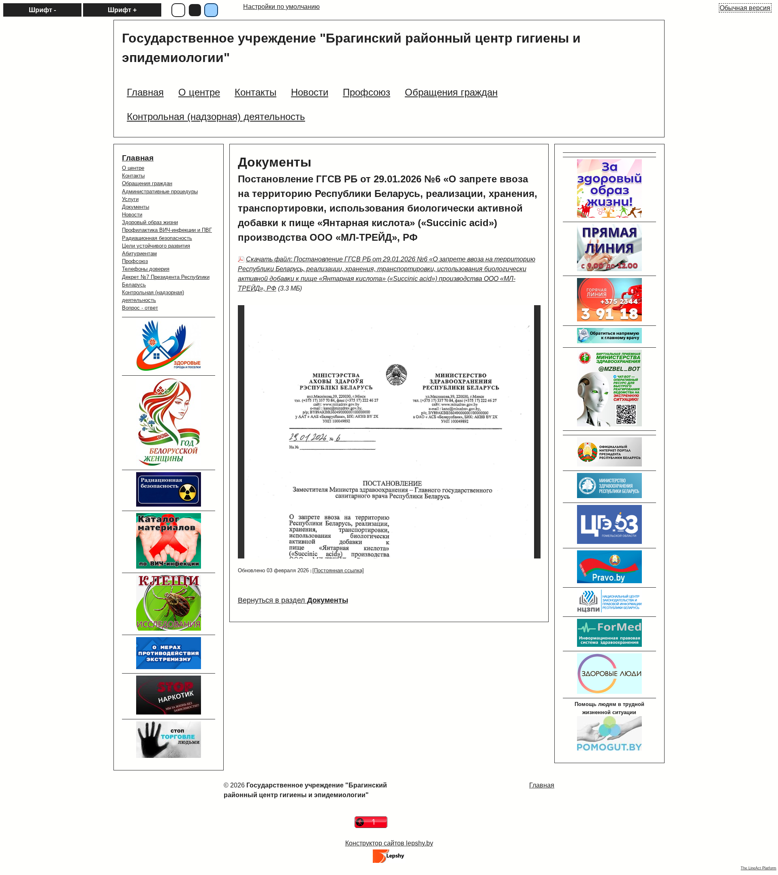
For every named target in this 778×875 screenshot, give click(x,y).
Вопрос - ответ (140, 308)
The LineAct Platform (758, 868)
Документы (135, 207)
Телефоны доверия (145, 269)
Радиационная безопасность (157, 238)
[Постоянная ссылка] (338, 570)
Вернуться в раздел (293, 600)
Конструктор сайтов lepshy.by (389, 843)
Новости (132, 215)
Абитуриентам (139, 253)
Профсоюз (135, 261)
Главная (138, 158)
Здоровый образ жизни (150, 222)
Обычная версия (745, 7)
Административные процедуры (160, 191)
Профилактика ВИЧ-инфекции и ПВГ (167, 230)
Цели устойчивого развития (156, 246)
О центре (133, 168)
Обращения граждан (147, 183)
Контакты (133, 176)
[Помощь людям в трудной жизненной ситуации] (609, 749)
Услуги (130, 199)
